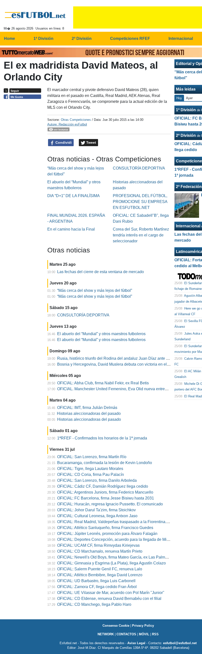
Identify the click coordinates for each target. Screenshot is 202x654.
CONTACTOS (126, 634)
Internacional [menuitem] (180, 38)
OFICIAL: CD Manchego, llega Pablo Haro (94, 604)
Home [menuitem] (9, 38)
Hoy (179, 98)
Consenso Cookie (115, 625)
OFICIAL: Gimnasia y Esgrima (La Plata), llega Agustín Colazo (111, 563)
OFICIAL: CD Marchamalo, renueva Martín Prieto (99, 551)
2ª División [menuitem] (82, 38)
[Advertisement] (23, 177)
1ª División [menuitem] (43, 38)
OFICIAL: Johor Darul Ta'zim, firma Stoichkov (96, 510)
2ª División (186, 135)
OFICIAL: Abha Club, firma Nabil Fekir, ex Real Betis (103, 383)
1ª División (186, 110)
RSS (155, 634)
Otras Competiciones (76, 120)
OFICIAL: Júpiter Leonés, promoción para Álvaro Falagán (107, 533)
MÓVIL (144, 634)
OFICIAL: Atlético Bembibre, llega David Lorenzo (99, 575)
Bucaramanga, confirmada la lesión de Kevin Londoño (104, 463)
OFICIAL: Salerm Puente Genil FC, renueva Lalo (99, 569)
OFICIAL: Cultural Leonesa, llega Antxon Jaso (97, 516)
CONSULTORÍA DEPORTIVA (139, 168)
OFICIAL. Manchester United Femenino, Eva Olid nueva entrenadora (117, 389)
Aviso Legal (136, 643)
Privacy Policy (143, 625)
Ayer (189, 98)
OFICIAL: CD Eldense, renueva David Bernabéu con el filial (109, 598)
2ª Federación (189, 187)
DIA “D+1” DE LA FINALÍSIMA (73, 196)
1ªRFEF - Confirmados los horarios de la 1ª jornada (102, 438)
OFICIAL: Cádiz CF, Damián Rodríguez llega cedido (102, 486)
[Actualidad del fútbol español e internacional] (35, 15)
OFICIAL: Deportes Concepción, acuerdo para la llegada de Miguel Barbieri (123, 539)
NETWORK (106, 634)
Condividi (63, 142)
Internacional (188, 226)
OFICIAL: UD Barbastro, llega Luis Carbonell (96, 581)
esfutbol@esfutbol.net (180, 643)
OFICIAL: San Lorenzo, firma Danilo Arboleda (97, 480)
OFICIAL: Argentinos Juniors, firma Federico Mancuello (105, 492)
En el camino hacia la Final (71, 229)
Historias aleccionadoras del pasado (89, 413)
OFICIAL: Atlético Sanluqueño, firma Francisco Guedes (105, 528)
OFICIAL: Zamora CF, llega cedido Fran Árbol (97, 587)
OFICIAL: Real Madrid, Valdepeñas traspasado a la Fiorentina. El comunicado (125, 522)
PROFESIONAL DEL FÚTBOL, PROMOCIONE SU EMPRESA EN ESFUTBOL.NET (140, 202)
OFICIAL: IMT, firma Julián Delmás (87, 407)
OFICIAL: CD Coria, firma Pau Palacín (90, 474)
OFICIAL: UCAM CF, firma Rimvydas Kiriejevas (98, 545)
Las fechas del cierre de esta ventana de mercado (100, 272)
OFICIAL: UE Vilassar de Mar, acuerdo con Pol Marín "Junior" (110, 593)
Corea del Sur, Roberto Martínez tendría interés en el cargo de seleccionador (141, 235)
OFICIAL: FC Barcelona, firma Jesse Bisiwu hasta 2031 (105, 498)
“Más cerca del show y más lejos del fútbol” (94, 290)
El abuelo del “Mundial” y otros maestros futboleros (101, 334)
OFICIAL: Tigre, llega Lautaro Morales (90, 469)
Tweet (90, 142)
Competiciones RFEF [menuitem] (130, 38)
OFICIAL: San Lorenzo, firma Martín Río (91, 457)
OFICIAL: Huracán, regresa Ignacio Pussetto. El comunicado (110, 504)
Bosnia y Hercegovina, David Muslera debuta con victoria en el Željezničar (122, 364)
